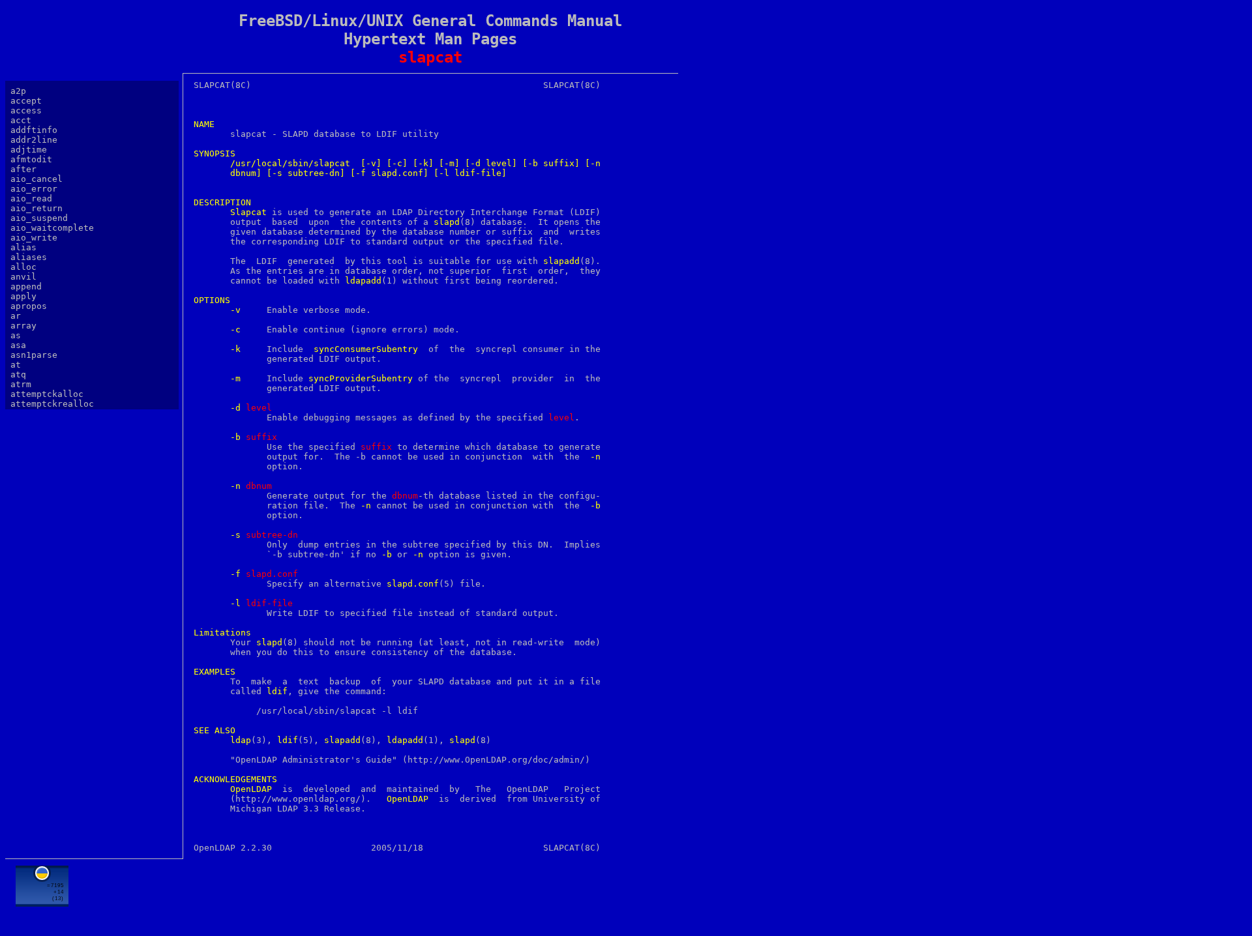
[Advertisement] (430, 895)
